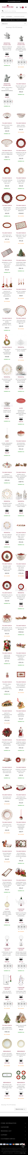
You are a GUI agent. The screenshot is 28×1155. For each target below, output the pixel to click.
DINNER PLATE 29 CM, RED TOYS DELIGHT (21, 154)
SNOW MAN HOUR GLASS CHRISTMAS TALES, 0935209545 (21, 954)
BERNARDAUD (7, 1051)
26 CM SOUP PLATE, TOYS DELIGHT (7, 209)
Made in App (22, 1153)
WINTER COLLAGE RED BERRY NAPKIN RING (7, 744)
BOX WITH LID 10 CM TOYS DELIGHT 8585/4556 (7, 629)
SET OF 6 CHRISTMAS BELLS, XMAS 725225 (21, 505)
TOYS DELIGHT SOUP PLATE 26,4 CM (7, 826)
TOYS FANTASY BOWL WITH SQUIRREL (7, 855)
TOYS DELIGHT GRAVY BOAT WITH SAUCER (21, 798)
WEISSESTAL (21, 347)
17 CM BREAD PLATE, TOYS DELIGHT (21, 182)
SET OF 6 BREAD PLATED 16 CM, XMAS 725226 (7, 536)
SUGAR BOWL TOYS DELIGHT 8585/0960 (21, 445)
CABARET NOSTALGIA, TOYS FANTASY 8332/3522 (7, 476)
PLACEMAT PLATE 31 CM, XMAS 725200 (7, 381)
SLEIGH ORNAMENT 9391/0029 (21, 715)
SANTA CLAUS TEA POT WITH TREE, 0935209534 (21, 914)
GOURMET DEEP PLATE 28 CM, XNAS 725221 (7, 505)
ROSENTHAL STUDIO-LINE (7, 43)
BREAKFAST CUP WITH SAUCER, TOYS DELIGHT (7, 771)
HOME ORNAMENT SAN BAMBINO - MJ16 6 (7, 445)
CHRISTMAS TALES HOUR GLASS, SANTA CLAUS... (7, 954)
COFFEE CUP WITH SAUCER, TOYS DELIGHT (21, 771)
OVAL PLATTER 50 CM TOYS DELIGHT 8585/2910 (21, 209)
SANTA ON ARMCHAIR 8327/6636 (7, 657)
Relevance (14, 24)
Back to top (20, 1109)
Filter (26, 574)
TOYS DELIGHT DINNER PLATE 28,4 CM (21, 322)
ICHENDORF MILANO (21, 909)
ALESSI (21, 408)
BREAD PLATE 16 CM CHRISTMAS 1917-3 (21, 1055)
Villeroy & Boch (21, 84)
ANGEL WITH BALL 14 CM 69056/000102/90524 (7, 89)
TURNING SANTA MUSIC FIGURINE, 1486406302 (21, 744)
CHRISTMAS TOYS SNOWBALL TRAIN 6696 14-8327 (21, 884)
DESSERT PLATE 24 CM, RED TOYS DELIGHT (7, 596)
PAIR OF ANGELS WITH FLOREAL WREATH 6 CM (7, 48)
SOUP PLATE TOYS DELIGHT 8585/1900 (7, 127)
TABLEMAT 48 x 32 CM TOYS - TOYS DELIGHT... (21, 237)
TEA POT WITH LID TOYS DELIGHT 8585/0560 (21, 87)
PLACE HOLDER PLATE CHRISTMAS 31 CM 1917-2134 (7, 1055)
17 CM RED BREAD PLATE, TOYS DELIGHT (7, 182)
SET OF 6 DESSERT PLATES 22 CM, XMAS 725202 (21, 381)
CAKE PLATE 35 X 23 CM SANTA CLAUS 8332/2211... (21, 686)
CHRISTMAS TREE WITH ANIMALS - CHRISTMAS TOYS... (21, 264)
